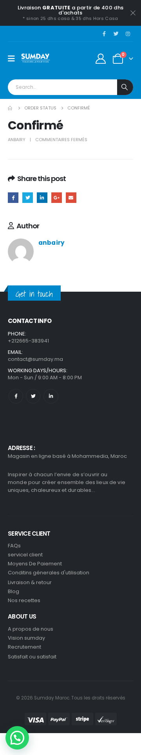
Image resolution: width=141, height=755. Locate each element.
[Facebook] (104, 34)
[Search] (125, 87)
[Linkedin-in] (50, 396)
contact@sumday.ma (35, 359)
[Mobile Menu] (14, 58)
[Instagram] (128, 34)
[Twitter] (116, 34)
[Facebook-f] (16, 396)
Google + (56, 197)
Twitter (27, 197)
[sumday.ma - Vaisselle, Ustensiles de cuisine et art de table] (35, 58)
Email (71, 197)
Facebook (13, 197)
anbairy (16, 139)
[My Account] (101, 59)
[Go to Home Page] (10, 108)
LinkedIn (42, 197)
